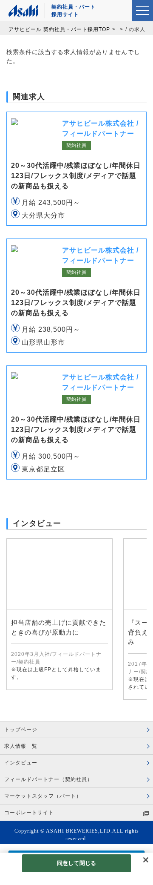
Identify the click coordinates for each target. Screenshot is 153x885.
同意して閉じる (76, 863)
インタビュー (20, 763)
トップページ (20, 730)
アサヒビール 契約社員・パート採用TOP (59, 29)
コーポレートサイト (29, 813)
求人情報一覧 (20, 746)
